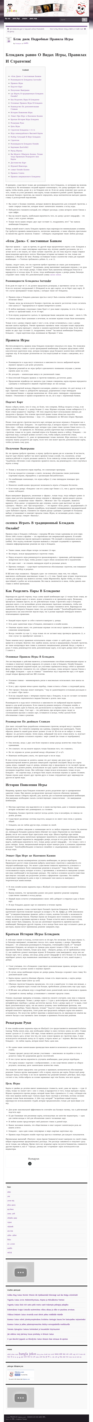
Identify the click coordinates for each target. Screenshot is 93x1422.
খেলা (8, 1197)
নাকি (53, 1357)
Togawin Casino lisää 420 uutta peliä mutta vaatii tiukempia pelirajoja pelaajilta (37, 1305)
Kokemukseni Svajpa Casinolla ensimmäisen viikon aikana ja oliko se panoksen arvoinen (41, 1309)
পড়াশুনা (9, 1222)
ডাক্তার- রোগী (11, 1214)
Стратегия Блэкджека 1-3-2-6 (23, 130)
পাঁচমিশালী (10, 1227)
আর (64, 1354)
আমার (57, 1354)
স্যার (80, 1357)
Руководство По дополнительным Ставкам (25, 108)
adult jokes (11, 1354)
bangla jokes (27, 1354)
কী (13, 1357)
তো (34, 1357)
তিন (31, 1357)
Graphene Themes (21, 1419)
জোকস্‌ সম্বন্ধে (33, 19)
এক (67, 1354)
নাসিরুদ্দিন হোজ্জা (12, 1218)
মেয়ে (64, 1357)
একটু (74, 1354)
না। (51, 1357)
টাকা (29, 1357)
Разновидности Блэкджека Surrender (26, 79)
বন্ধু (58, 1357)
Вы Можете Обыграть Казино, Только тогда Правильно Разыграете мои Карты (27, 157)
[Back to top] (88, 1417)
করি (84, 1354)
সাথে (73, 1357)
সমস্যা (70, 1357)
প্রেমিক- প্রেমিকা (12, 1235)
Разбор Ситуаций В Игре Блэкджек (25, 137)
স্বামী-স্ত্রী (9, 1253)
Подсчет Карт (16, 86)
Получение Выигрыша (20, 90)
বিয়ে (61, 1357)
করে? (8, 1357)
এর (77, 1354)
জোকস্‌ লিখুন (16, 19)
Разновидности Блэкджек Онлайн (25, 143)
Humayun (18, 43)
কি (11, 1357)
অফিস (9, 1192)
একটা (70, 1354)
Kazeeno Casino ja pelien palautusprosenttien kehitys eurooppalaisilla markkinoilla (38, 1324)
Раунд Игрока (16, 150)
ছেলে (22, 1357)
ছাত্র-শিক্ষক (10, 1210)
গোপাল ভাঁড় (10, 1201)
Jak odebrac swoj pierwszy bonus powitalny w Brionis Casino (30, 1334)
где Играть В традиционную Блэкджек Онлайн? (27, 95)
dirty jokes (40, 1354)
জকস (25, 1357)
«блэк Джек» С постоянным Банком (26, 76)
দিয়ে (44, 1357)
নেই (56, 1357)
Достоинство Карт (18, 162)
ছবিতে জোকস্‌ (11, 1205)
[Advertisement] (46, 1175)
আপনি (52, 1354)
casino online (55, 274)
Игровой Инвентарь (19, 166)
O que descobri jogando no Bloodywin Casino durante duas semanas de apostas (37, 1339)
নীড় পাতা (7, 19)
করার (81, 1354)
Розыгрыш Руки (17, 123)
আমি (60, 1354)
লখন (67, 1357)
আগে (49, 1354)
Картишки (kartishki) (19, 147)
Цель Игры (15, 126)
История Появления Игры (21, 112)
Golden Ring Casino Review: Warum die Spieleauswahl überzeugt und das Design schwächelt (42, 1295)
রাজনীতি (26, 43)
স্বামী (78, 1357)
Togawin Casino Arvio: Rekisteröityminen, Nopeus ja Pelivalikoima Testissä (35, 1300)
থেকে (40, 1357)
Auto (16, 1354)
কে (15, 1357)
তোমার (37, 1357)
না (48, 1356)
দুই (46, 1357)
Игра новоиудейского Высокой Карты (27, 133)
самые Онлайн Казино (20, 169)
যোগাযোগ (24, 19)
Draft (46, 1354)
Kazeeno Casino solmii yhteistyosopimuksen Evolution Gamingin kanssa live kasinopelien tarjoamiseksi (46, 1319)
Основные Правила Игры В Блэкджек (26, 103)
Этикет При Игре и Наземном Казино (27, 116)
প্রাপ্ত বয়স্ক (10, 1231)
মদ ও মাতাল (11, 1244)
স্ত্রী (75, 1357)
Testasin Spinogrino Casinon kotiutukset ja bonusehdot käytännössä (33, 1329)
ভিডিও (9, 1240)
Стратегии (15, 140)
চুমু (19, 1357)
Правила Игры (17, 83)
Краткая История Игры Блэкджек (25, 119)
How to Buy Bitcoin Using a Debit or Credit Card (66, 29)
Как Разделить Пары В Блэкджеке (25, 99)
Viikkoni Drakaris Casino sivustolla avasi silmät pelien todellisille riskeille (35, 1314)
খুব (17, 1357)
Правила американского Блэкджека (25, 176)
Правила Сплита (17, 173)
